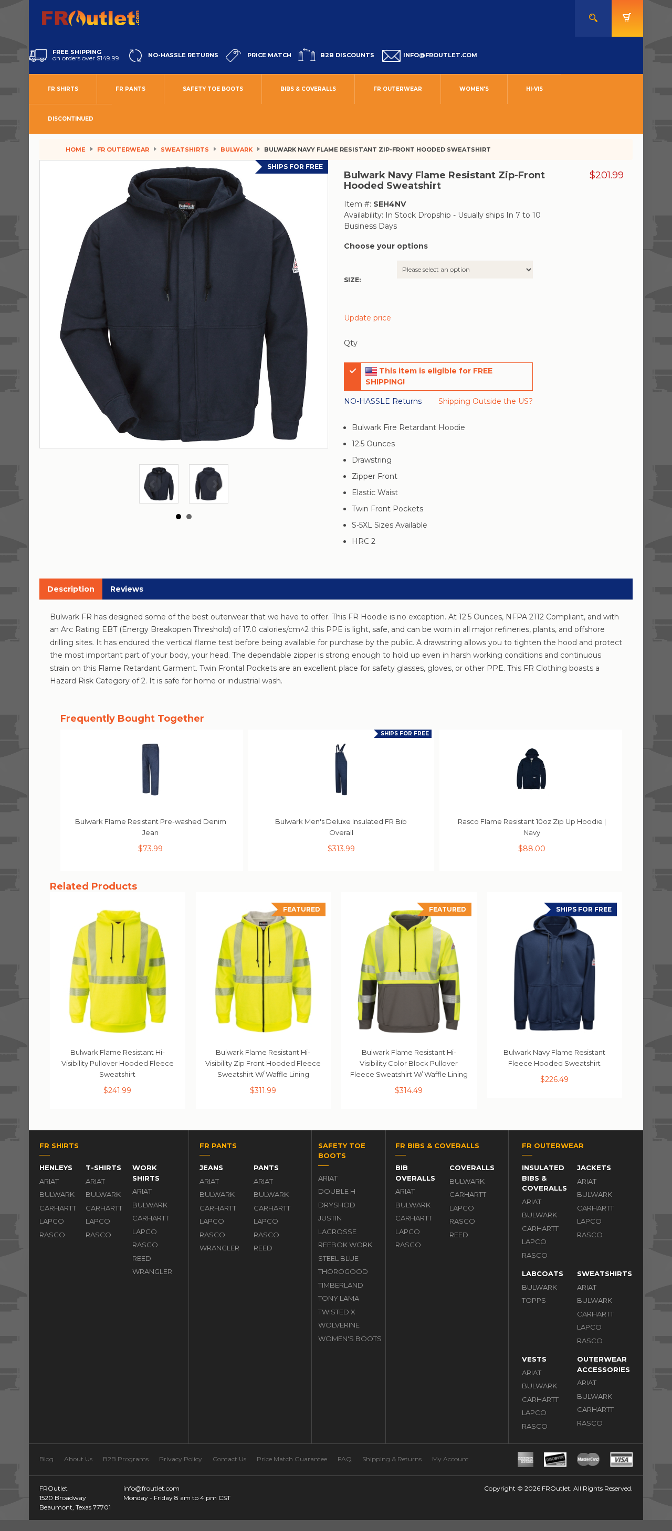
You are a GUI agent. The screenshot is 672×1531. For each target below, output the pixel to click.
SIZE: (352, 280)
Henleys (55, 1167)
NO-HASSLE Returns (383, 401)
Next (214, 484)
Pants (266, 1167)
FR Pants (130, 88)
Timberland (340, 1285)
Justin (330, 1218)
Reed (141, 1258)
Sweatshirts (185, 149)
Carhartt (57, 1208)
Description (70, 589)
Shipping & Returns (392, 1459)
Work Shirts (146, 1172)
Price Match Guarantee (292, 1459)
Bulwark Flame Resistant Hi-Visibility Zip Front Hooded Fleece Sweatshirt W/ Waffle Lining (263, 1063)
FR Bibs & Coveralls (437, 1145)
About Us (78, 1459)
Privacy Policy (180, 1459)
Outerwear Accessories (602, 1364)
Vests (534, 1359)
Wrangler (150, 1271)
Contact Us (229, 1459)
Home (76, 149)
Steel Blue (338, 1258)
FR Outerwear (397, 88)
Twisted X (336, 1312)
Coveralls (472, 1167)
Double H (336, 1191)
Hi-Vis (534, 88)
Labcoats (542, 1273)
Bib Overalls (415, 1172)
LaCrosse (337, 1231)
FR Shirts (62, 88)
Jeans (211, 1167)
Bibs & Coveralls (308, 88)
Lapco (51, 1221)
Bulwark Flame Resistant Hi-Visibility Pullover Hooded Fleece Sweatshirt (117, 1063)
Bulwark (236, 149)
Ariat (49, 1181)
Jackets (594, 1167)
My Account (450, 1459)
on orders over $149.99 (85, 55)
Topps (534, 1300)
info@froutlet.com (151, 1488)
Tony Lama (338, 1298)
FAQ (345, 1459)
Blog (46, 1459)
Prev (152, 484)
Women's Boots (350, 1338)
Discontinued (70, 118)
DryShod (336, 1205)
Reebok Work (345, 1244)
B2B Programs (126, 1459)
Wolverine (339, 1325)
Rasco (52, 1234)
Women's (474, 88)
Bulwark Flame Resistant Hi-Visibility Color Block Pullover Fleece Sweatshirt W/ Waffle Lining (409, 1063)
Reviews (126, 589)
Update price (367, 318)
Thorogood (343, 1271)
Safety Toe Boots (213, 88)
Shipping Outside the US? (485, 401)
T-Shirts (103, 1167)
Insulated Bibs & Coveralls (544, 1177)
